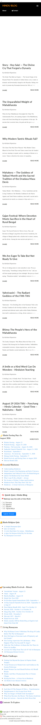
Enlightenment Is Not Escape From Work (17, 691)
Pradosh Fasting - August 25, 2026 (15, 444)
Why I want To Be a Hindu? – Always (16, 478)
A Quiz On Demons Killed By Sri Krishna (18, 533)
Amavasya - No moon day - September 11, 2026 (19, 454)
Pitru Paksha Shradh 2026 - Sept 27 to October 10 (20, 607)
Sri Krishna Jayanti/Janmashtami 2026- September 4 (21, 600)
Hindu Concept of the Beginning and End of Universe (21, 471)
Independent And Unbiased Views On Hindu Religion (21, 473)
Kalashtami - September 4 (12, 451)
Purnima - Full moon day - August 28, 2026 (18, 447)
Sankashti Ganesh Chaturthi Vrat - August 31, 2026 (21, 449)
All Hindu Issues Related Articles (15, 680)
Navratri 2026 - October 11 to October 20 (17, 609)
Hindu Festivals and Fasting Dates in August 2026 (20, 458)
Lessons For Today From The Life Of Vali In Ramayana (22, 649)
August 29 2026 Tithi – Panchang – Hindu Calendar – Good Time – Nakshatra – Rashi (20, 407)
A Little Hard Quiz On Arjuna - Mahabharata (19, 531)
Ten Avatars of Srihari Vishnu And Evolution (19, 480)
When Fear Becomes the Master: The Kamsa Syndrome (22, 696)
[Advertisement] (20, 39)
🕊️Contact (14, 10)
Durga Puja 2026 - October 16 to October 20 (18, 612)
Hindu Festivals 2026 (11, 618)
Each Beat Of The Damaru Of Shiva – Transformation (21, 689)
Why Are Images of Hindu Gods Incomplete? (19, 693)
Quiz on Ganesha (9, 529)
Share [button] (4, 90)
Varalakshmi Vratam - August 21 (15, 591)
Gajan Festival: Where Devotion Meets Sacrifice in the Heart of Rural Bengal (19, 219)
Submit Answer (8, 514)
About (4, 10)
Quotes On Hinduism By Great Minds (16, 475)
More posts (34, 439)
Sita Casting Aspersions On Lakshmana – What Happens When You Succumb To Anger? (19, 641)
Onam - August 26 (10, 593)
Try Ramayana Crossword (12, 535)
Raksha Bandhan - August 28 (13, 596)
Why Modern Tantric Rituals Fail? (20, 139)
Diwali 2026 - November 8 (12, 614)
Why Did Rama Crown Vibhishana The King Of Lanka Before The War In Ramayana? (22, 632)
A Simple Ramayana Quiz (12, 526)
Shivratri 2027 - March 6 (12, 616)
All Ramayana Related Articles (14, 652)
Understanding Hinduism (12, 469)
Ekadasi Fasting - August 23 (13, 442)
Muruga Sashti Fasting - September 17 (16, 456)
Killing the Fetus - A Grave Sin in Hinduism (18, 678)
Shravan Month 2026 (11, 460)
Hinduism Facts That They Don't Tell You (17, 482)
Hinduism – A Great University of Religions (18, 485)
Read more (34, 90)
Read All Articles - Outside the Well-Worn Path (20, 698)
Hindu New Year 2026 (11, 598)
